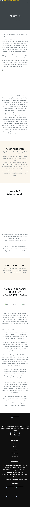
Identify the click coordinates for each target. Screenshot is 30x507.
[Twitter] (14, 434)
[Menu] (27, 3)
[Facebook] (10, 434)
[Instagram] (19, 434)
